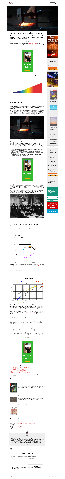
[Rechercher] (55, 3)
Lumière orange (25, 423)
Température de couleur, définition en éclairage (19, 371)
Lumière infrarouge (32, 423)
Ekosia (49, 180)
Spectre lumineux (20, 421)
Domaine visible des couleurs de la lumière (18, 370)
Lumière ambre (37, 421)
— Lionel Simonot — (27, 40)
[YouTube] (55, 211)
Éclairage (29, 421)
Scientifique (35, 420)
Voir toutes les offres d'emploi (52, 67)
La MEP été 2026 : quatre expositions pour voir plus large (53, 152)
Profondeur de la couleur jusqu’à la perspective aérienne (20, 372)
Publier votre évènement (52, 175)
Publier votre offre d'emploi (52, 69)
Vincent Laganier (50, 184)
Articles (18, 420)
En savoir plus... (20, 389)
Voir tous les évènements (52, 173)
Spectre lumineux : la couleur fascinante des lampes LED (21, 367)
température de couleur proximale (32, 265)
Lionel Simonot (19, 428)
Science (25, 420)
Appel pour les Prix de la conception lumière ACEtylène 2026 (53, 139)
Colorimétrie (25, 421)
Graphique (18, 427)
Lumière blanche (19, 423)
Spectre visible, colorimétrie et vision (17, 369)
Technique (21, 420)
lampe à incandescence (32, 43)
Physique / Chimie (30, 420)
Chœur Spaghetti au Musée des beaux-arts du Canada (53, 170)
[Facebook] (49, 211)
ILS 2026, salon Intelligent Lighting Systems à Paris (52, 161)
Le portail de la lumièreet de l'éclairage (18, 3)
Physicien (18, 426)
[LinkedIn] (27, 444)
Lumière (33, 421)
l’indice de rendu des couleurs (30, 312)
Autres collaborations (51, 200)
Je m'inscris (52, 207)
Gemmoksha (49, 182)
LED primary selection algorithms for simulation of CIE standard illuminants (24, 336)
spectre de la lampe (36, 45)
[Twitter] (53, 211)
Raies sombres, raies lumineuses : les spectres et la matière (21, 368)
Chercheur (22, 426)
